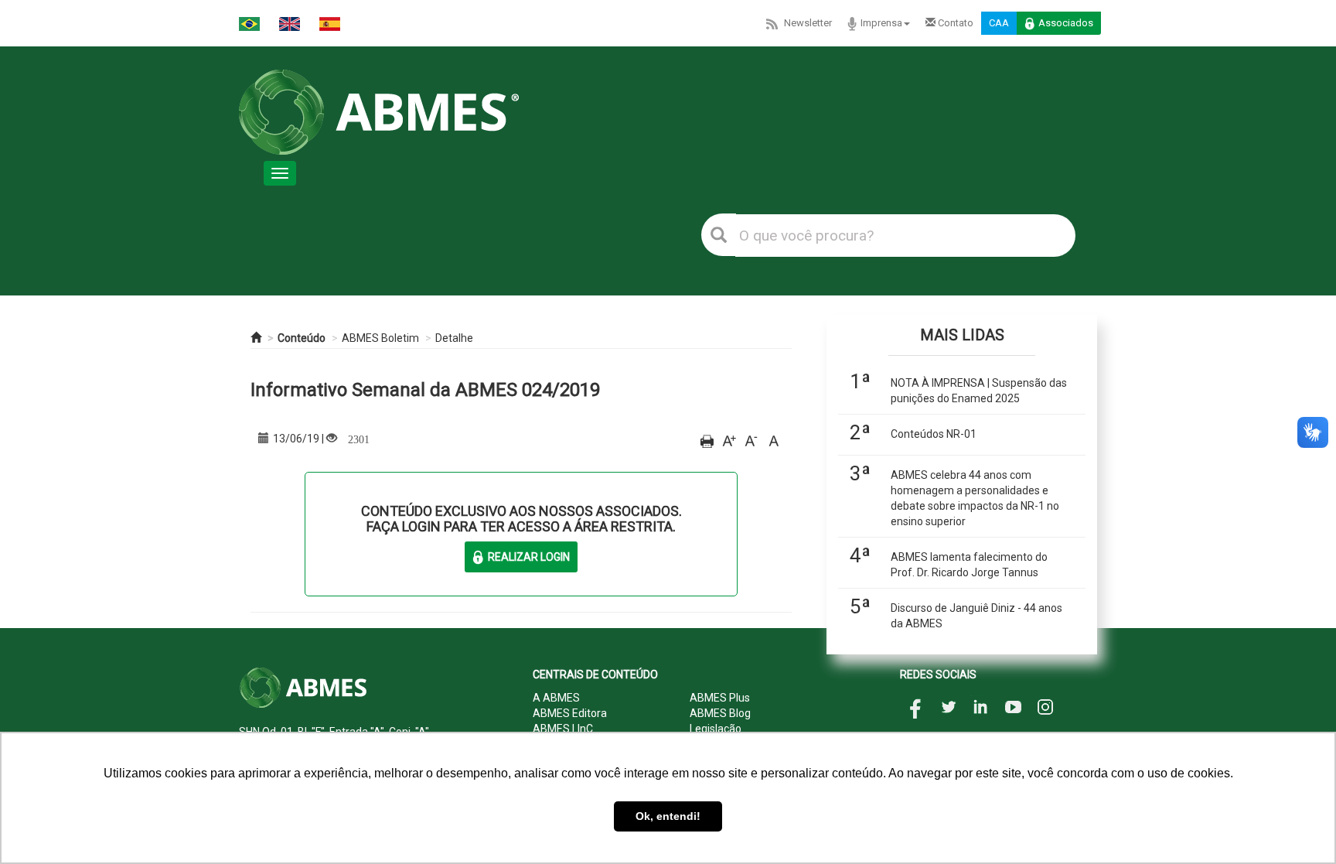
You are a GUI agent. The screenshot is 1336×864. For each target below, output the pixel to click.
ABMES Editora (570, 713)
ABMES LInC (563, 728)
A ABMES (556, 698)
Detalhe (454, 338)
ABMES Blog (720, 713)
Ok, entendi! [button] (668, 816)
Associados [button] (1065, 23)
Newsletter (808, 23)
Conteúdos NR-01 (933, 434)
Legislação (715, 728)
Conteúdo (301, 338)
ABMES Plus (720, 698)
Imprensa (881, 23)
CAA (999, 23)
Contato (954, 23)
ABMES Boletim (380, 338)
